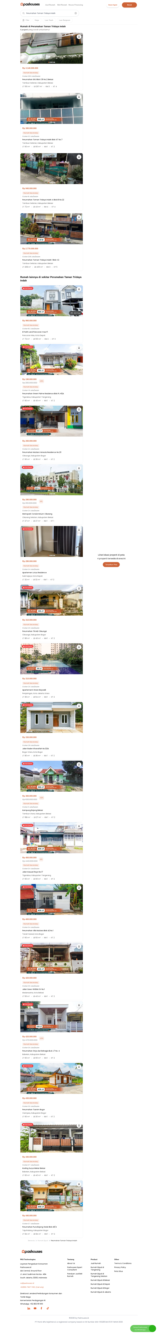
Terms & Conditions (122, 1263)
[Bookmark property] (79, 36)
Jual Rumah (50, 5)
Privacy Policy (120, 1267)
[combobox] (49, 13)
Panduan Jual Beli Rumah (74, 1274)
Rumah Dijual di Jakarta (101, 1292)
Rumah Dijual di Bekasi (100, 1280)
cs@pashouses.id (27, 1283)
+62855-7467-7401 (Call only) (32, 1287)
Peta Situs (118, 1271)
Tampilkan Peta (111, 565)
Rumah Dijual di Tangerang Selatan (99, 1274)
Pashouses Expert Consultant (74, 1268)
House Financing (76, 5)
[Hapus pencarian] (75, 13)
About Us (71, 1263)
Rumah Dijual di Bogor (100, 1288)
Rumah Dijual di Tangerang (97, 1268)
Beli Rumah (62, 5)
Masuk (129, 5)
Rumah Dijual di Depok (100, 1284)
